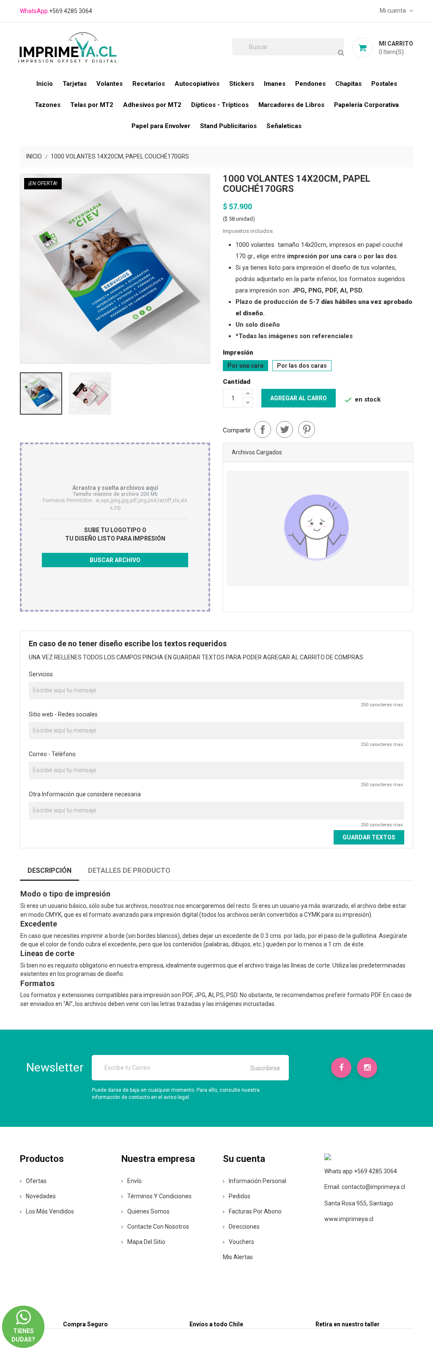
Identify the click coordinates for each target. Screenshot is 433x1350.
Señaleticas (283, 126)
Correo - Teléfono (52, 754)
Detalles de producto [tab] (129, 870)
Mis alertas (238, 1257)
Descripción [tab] (49, 870)
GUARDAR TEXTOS (369, 837)
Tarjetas (75, 83)
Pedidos (239, 1196)
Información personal (257, 1181)
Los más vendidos (50, 1211)
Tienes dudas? (23, 1328)
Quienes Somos (148, 1211)
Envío (134, 1181)
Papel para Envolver (161, 126)
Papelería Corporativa (366, 105)
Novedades (41, 1196)
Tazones (47, 105)
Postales (384, 83)
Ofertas (36, 1181)
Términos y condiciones (159, 1196)
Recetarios (148, 83)
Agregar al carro (298, 398)
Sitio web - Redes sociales (63, 714)
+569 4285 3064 (70, 11)
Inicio (44, 83)
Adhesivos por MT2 (152, 105)
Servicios (41, 674)
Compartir (262, 429)
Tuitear (284, 429)
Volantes (109, 83)
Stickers (241, 83)
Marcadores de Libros (291, 105)
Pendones (310, 83)
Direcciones (244, 1226)
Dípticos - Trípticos (220, 105)
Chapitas (348, 83)
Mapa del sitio (146, 1241)
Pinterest (306, 429)
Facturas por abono (255, 1211)
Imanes (274, 83)
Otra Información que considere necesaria (85, 794)
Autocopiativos (197, 83)
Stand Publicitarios (228, 126)
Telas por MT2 (91, 105)
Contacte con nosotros (158, 1226)
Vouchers (241, 1241)
